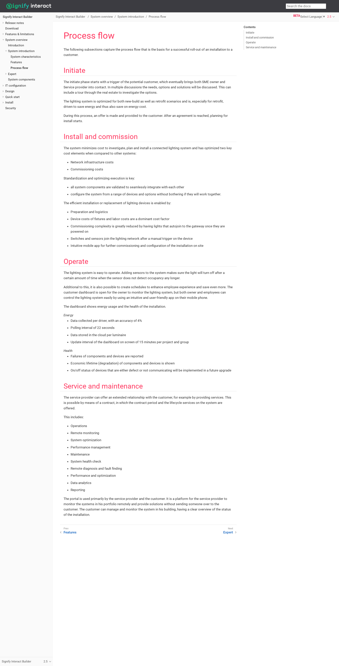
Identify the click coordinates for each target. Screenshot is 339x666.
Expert (12, 74)
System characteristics (26, 56)
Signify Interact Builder (17, 17)
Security (10, 108)
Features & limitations (19, 34)
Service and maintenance (261, 47)
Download (11, 28)
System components (21, 79)
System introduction (21, 51)
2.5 (329, 16)
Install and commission (260, 37)
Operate (251, 42)
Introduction (16, 45)
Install (9, 102)
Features (16, 62)
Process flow (19, 68)
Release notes (14, 23)
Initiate (250, 32)
